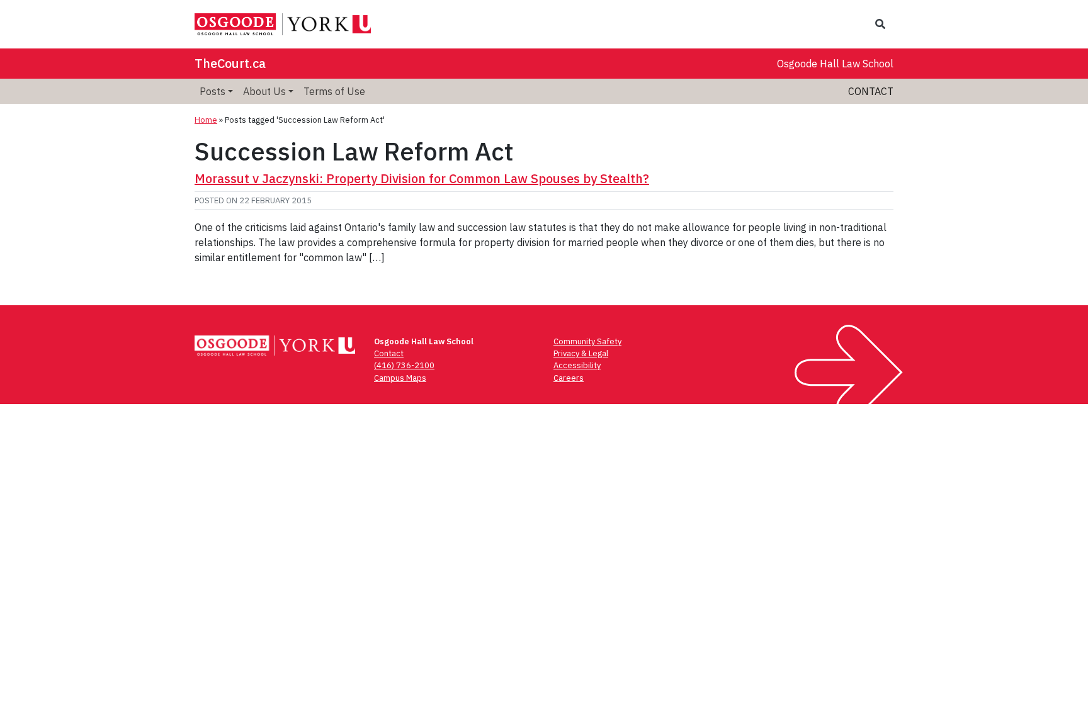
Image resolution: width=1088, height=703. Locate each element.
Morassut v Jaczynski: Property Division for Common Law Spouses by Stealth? (422, 178)
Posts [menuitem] (212, 91)
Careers (568, 378)
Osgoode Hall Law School (835, 63)
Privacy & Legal (580, 353)
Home (206, 120)
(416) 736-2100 (404, 365)
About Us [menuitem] (264, 91)
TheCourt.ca (230, 63)
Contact (870, 91)
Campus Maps (400, 378)
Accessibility (577, 365)
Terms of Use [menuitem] (334, 91)
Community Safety (587, 341)
